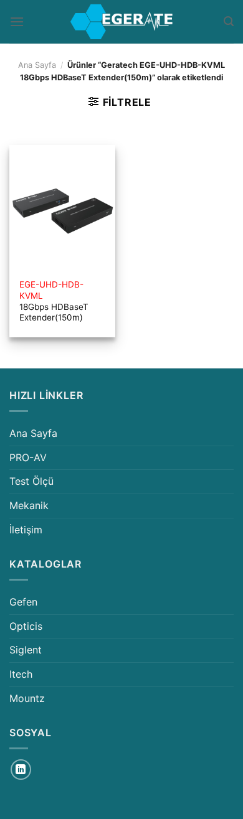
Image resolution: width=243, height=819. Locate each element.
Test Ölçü (31, 481)
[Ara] (229, 21)
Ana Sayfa (37, 65)
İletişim (25, 529)
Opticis (25, 626)
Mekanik (29, 505)
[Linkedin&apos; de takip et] (21, 769)
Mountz (27, 698)
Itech (20, 674)
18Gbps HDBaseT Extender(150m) (53, 300)
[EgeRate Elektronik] (121, 22)
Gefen (23, 602)
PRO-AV (28, 457)
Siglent (25, 650)
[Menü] (16, 21)
